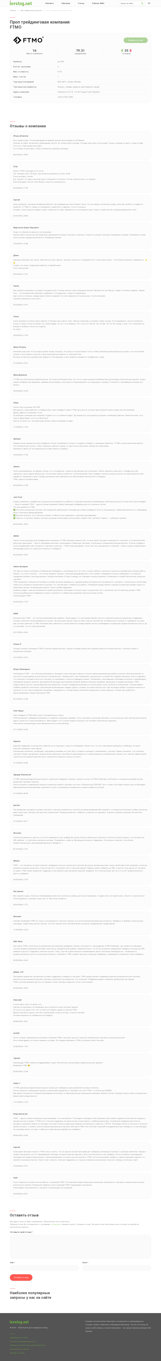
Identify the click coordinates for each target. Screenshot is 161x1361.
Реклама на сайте (17, 1353)
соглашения (55, 1224)
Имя (12, 1263)
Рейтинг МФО (98, 3)
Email (85, 1263)
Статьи (81, 3)
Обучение (65, 3)
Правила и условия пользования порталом (27, 1345)
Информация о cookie (19, 1338)
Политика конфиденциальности (23, 1341)
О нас (12, 1334)
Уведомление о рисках (19, 1349)
